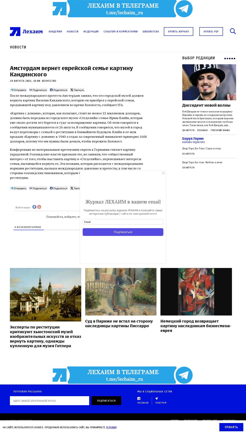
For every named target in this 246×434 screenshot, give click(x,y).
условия (111, 427)
